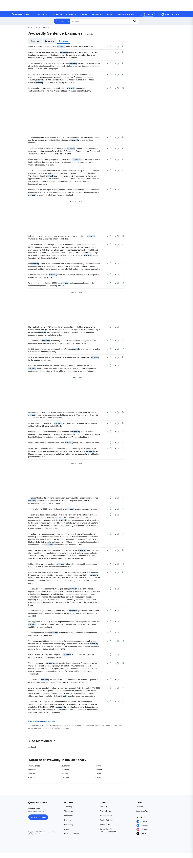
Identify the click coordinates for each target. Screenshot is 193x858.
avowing (65, 777)
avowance (32, 769)
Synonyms (49, 41)
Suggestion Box (142, 811)
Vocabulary (68, 824)
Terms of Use (105, 824)
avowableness (34, 765)
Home (30, 27)
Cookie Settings (106, 820)
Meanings (35, 41)
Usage (66, 829)
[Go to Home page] (21, 14)
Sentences (60, 21)
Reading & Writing (71, 833)
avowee (65, 773)
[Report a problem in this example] (123, 46)
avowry (98, 777)
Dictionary (68, 806)
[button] (148, 14)
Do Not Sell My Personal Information (108, 830)
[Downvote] (118, 46)
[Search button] (135, 21)
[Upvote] (110, 46)
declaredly (32, 747)
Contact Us (140, 806)
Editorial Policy (106, 815)
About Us (103, 806)
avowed (98, 769)
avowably (66, 765)
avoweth (31, 777)
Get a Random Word (38, 817)
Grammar (67, 820)
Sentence (37, 27)
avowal (98, 765)
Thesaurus (68, 811)
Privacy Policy (105, 811)
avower (98, 773)
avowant (65, 769)
